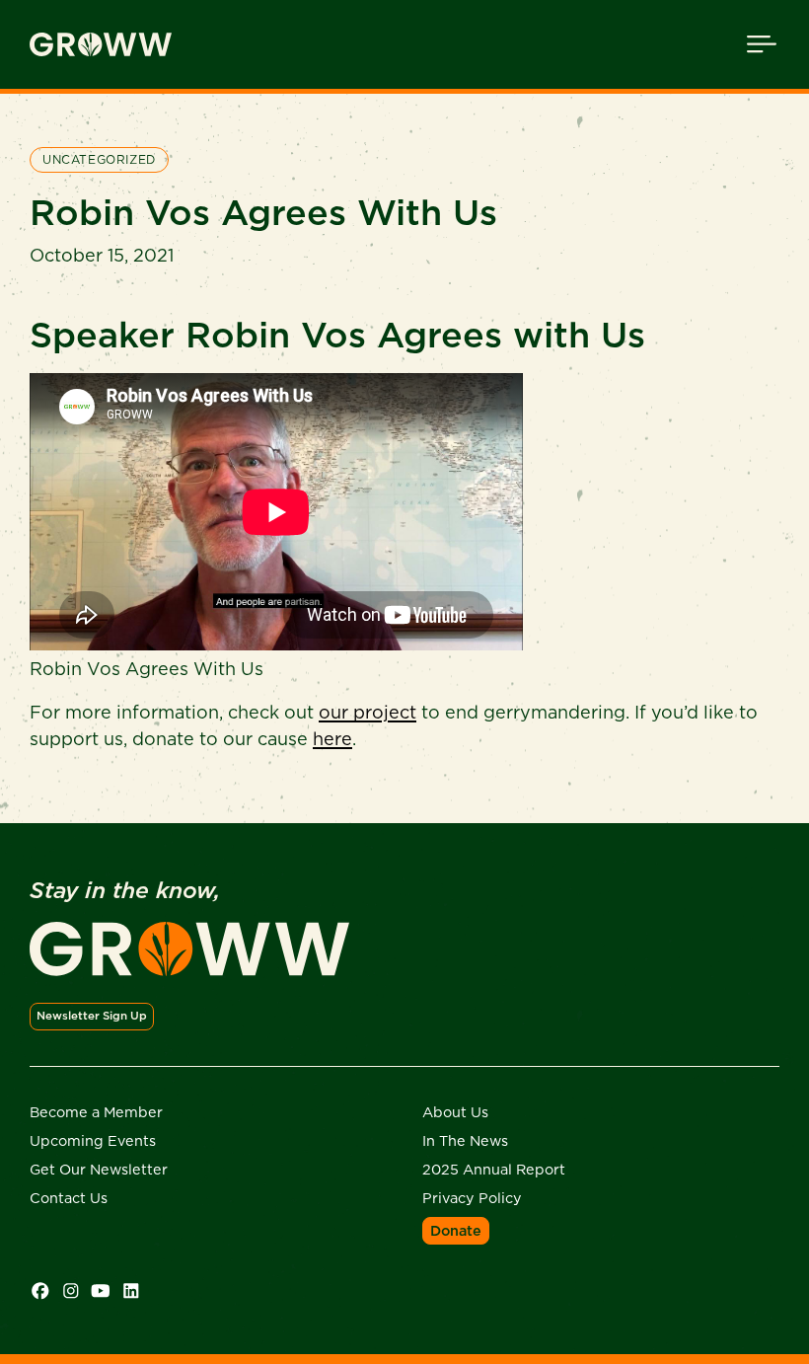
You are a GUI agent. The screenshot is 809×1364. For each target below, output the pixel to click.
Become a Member (96, 1112)
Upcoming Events (93, 1141)
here (332, 738)
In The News (465, 1141)
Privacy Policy (472, 1198)
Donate (455, 1231)
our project (367, 712)
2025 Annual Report (493, 1169)
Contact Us (69, 1198)
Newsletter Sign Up (92, 1015)
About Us (455, 1112)
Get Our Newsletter (99, 1169)
